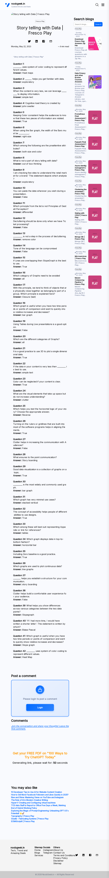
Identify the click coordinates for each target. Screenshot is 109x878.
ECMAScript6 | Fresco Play (23, 821)
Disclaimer (58, 860)
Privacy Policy (60, 858)
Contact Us (59, 852)
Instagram (48, 850)
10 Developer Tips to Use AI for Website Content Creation (36, 792)
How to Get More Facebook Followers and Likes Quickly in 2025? (39, 795)
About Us (58, 850)
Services (38, 855)
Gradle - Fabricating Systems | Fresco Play (30, 819)
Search (98, 24)
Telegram (48, 852)
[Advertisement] (88, 321)
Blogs (37, 852)
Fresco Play (40, 21)
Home (37, 850)
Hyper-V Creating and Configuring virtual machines (33, 803)
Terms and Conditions (64, 855)
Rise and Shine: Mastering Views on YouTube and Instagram (37, 797)
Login (40, 707)
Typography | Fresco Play (22, 816)
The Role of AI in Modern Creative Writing (29, 800)
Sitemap (57, 863)
